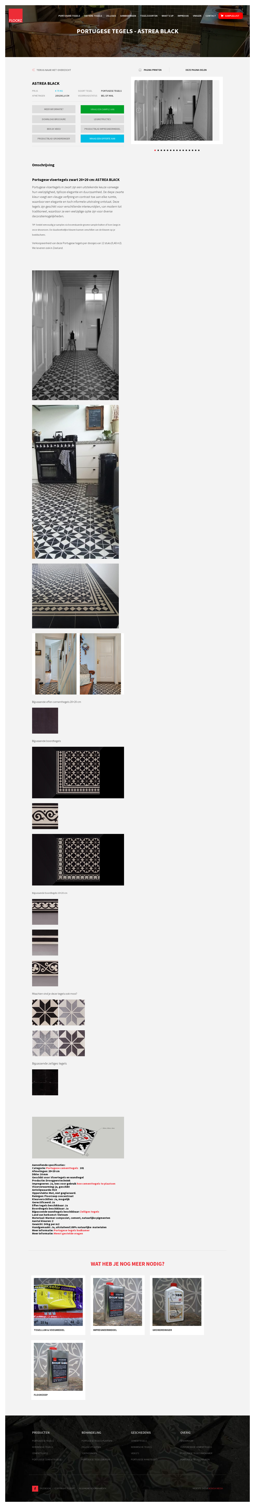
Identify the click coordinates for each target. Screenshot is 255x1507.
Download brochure (54, 119)
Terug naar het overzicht (53, 70)
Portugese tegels (69, 15)
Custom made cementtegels (196, 1447)
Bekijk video (54, 128)
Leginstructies (102, 119)
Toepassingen (89, 1453)
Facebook (44, 1488)
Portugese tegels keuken (195, 1459)
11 (186, 150)
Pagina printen (153, 69)
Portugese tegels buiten (96, 1459)
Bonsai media (216, 1488)
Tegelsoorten (149, 15)
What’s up (167, 15)
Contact (211, 15)
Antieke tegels (93, 15)
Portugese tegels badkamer (72, 1230)
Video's (135, 1453)
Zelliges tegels (89, 1211)
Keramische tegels (42, 1447)
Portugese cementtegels (62, 1168)
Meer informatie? (53, 109)
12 (189, 150)
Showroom (186, 1440)
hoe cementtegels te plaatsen (96, 1183)
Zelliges (111, 15)
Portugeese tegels (43, 1440)
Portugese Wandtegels (144, 1459)
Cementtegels (40, 1453)
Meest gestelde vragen (68, 1233)
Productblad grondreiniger (54, 138)
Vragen (197, 15)
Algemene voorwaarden (92, 1488)
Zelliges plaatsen (91, 1447)
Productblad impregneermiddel (102, 128)
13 (192, 150)
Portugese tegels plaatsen (97, 1440)
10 (183, 150)
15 (198, 150)
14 (195, 150)
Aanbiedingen (128, 15)
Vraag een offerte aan (102, 138)
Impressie (183, 15)
